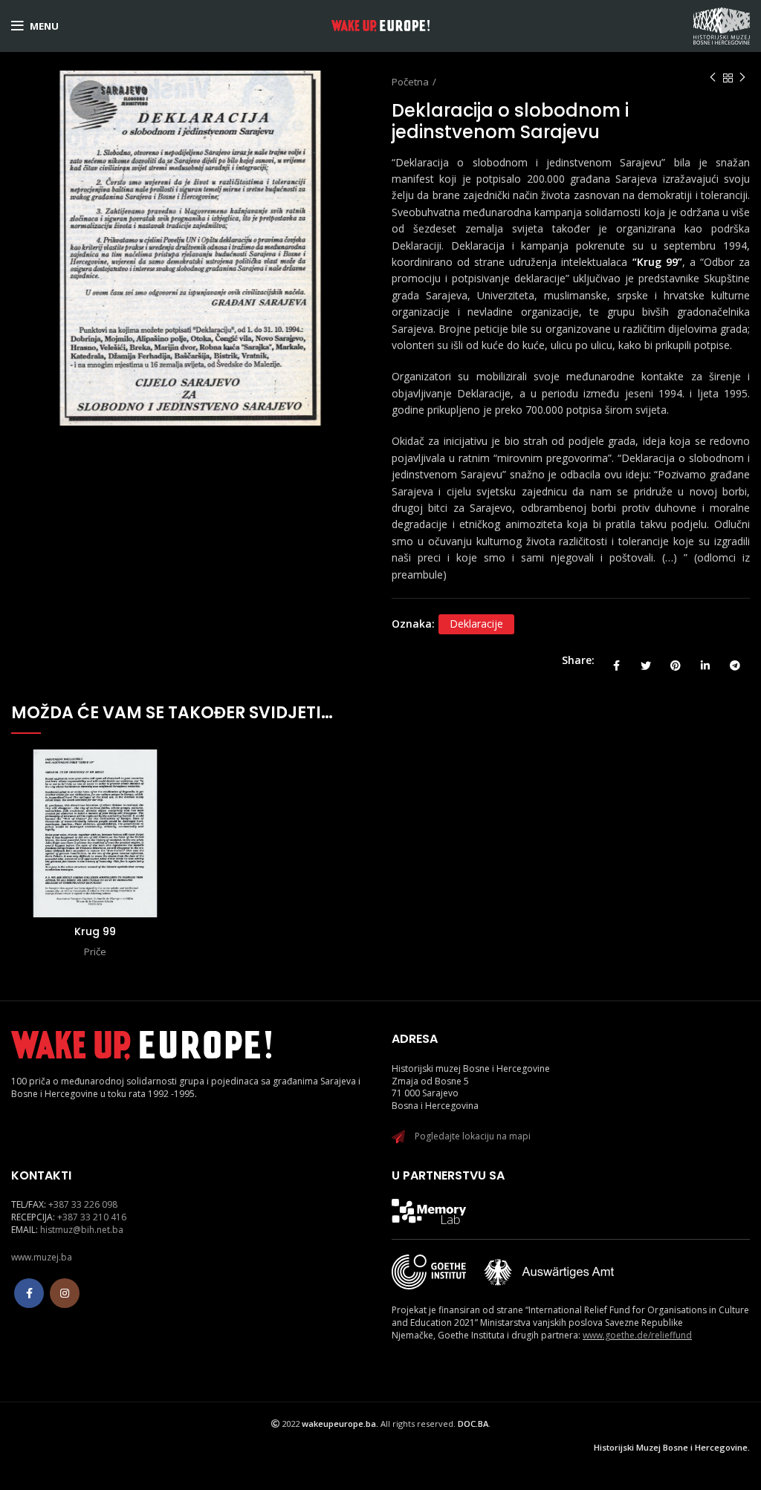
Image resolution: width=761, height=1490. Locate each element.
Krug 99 (95, 931)
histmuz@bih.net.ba (81, 1229)
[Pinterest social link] (675, 661)
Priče (95, 951)
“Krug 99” (657, 262)
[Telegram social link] (735, 661)
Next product (742, 78)
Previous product (712, 78)
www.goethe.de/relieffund (637, 1335)
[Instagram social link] (65, 1293)
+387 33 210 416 (91, 1217)
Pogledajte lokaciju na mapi (473, 1136)
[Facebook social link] (616, 661)
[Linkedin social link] (705, 661)
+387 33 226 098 (82, 1204)
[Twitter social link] (646, 661)
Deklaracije (476, 624)
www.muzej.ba (41, 1257)
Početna (410, 81)
